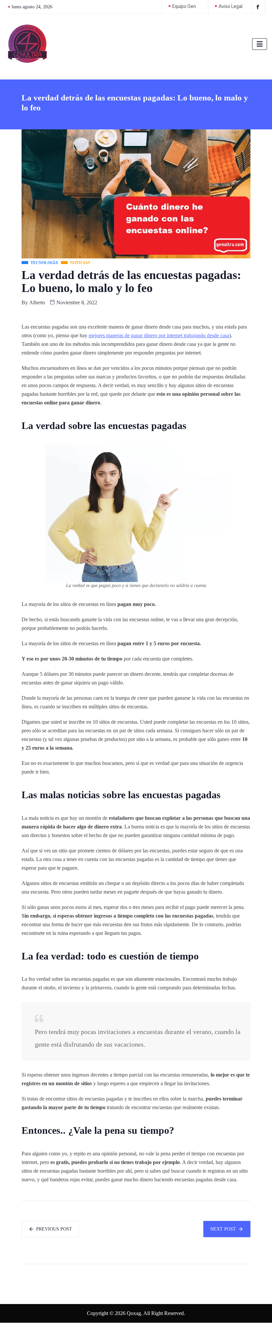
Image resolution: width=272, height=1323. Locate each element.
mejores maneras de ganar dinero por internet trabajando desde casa (159, 335)
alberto (37, 302)
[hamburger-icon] (259, 44)
